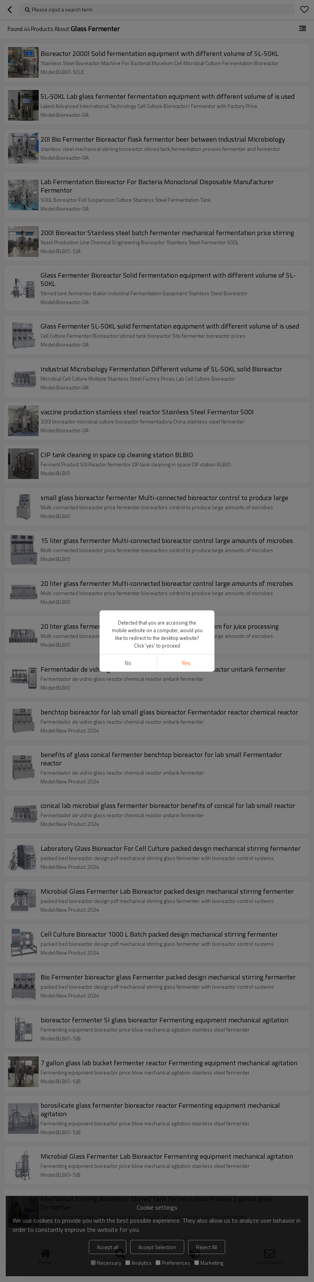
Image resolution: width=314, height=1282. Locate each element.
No (128, 663)
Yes (186, 663)
